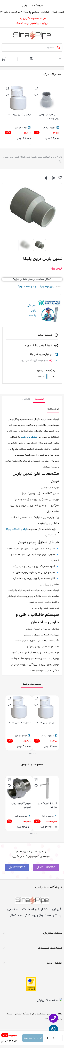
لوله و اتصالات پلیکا (47, 157)
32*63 (53, 376)
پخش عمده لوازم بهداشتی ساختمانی (35, 915)
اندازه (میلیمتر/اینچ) (47, 370)
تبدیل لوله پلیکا (28, 157)
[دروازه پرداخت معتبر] (31, 984)
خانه (60, 157)
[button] (35, 753)
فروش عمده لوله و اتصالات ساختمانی (34, 909)
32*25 (41, 376)
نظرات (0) (25, 399)
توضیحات (39, 399)
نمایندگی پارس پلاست (49, 310)
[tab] (39, 399)
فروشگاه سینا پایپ (32, 5)
